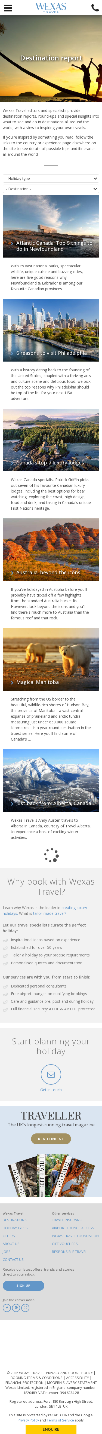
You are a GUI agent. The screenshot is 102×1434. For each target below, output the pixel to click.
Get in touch (51, 1089)
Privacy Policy (28, 1420)
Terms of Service (60, 1420)
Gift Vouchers (65, 1244)
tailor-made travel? (49, 913)
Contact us (13, 1259)
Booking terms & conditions (37, 1377)
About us (11, 1244)
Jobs (7, 1251)
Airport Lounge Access (73, 1228)
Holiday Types (15, 1228)
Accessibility (78, 1377)
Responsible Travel (69, 1251)
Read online (51, 1138)
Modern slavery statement (72, 1382)
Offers (9, 1236)
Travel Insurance (68, 1220)
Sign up (23, 1285)
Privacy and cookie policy (70, 1373)
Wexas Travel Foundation (75, 1236)
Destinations (15, 1220)
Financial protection (24, 1382)
